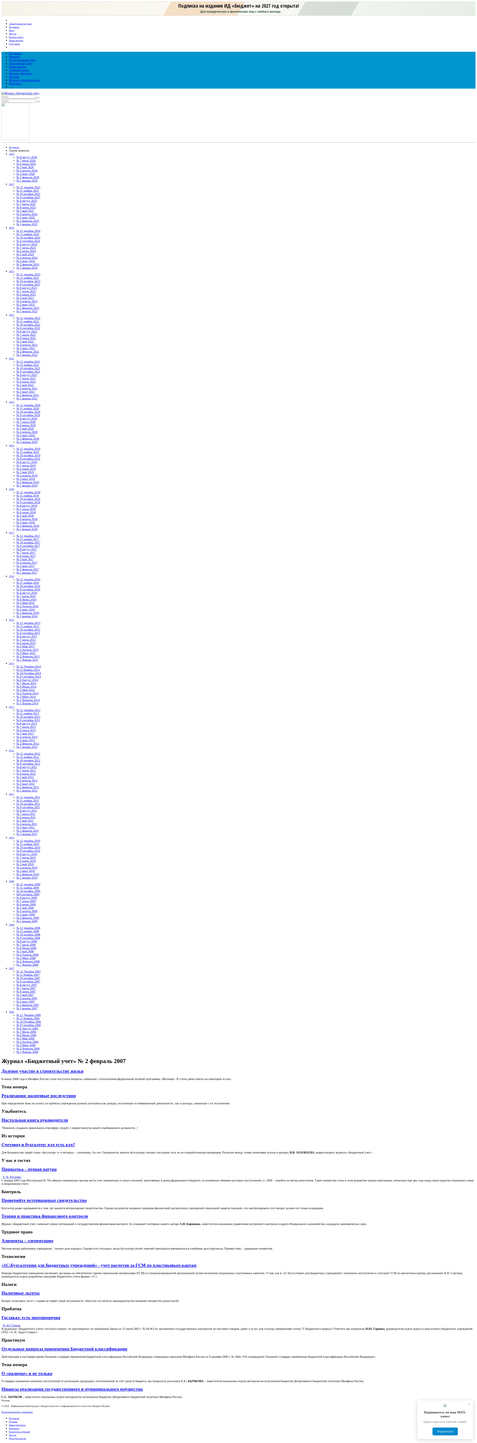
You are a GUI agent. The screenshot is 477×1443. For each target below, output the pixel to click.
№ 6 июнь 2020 (26, 425)
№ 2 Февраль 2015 (28, 656)
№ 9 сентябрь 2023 (28, 284)
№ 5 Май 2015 (25, 646)
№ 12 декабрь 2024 (28, 231)
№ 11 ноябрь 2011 (27, 800)
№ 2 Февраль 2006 (28, 1048)
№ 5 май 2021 (25, 385)
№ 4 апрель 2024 (26, 257)
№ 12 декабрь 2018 (28, 492)
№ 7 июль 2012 (26, 770)
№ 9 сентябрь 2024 (28, 241)
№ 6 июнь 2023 (26, 294)
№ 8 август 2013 (26, 723)
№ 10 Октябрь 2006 (28, 1021)
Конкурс (14, 56)
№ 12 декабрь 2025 (28, 187)
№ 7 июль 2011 (25, 814)
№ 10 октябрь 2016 (28, 586)
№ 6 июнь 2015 (26, 643)
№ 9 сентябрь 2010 (28, 850)
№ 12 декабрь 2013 (28, 710)
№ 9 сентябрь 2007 (28, 981)
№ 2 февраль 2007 (27, 1005)
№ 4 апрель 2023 (26, 301)
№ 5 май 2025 (25, 210)
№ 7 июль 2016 (26, 596)
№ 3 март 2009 (25, 914)
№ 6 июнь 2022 (26, 338)
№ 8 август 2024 (26, 244)
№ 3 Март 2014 (26, 696)
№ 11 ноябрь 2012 (27, 757)
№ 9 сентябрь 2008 (28, 938)
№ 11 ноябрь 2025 (27, 190)
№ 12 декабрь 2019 (28, 448)
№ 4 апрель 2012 (26, 780)
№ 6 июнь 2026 (26, 164)
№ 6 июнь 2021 (26, 381)
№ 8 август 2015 (26, 636)
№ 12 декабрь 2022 (28, 318)
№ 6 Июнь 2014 (26, 686)
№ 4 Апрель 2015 (27, 649)
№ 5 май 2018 (25, 515)
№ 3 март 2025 (25, 217)
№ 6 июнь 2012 (26, 773)
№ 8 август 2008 (26, 941)
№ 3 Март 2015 (26, 653)
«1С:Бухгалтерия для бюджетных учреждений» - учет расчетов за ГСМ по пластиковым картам (98, 1265)
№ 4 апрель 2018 (26, 519)
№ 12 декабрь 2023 (28, 274)
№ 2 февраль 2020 (27, 438)
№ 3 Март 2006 (26, 1045)
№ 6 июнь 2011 (26, 817)
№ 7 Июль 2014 (26, 683)
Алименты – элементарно (27, 1240)
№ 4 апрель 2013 (26, 737)
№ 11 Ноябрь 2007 (28, 974)
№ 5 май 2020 (25, 428)
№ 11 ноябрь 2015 (27, 626)
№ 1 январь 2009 (26, 921)
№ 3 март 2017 (25, 566)
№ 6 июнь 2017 (26, 556)
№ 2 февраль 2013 (27, 743)
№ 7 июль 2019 (26, 465)
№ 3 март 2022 (25, 348)
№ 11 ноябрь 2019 (27, 452)
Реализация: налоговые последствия (38, 1095)
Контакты (15, 83)
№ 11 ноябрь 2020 (27, 408)
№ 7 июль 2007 (26, 988)
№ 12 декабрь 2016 (28, 579)
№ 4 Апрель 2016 (27, 606)
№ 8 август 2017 (26, 549)
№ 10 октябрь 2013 (28, 716)
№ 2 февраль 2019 (27, 482)
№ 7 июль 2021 (26, 378)
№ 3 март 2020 (25, 435)
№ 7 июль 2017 (26, 552)
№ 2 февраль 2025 (27, 220)
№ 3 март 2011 (25, 827)
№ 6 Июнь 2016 (26, 599)
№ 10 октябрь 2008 (28, 934)
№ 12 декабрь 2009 (28, 884)
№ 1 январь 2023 (26, 311)
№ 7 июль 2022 (26, 334)
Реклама (14, 76)
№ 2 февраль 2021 (27, 395)
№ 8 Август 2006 (27, 1028)
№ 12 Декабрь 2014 (28, 666)
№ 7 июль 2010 (26, 857)
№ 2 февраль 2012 (27, 787)
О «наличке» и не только (26, 1373)
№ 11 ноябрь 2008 (27, 931)
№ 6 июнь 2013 (26, 730)
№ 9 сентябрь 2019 (28, 458)
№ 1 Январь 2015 (27, 659)
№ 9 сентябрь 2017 (28, 546)
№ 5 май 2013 (25, 733)
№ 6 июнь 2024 (26, 251)
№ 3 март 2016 (25, 609)
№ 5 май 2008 (25, 951)
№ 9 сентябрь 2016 (28, 589)
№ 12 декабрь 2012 (28, 753)
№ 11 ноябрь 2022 (27, 321)
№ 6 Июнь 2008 (26, 948)
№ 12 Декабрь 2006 (28, 1015)
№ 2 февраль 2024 (27, 264)
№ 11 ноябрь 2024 (27, 234)
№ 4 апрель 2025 (26, 214)
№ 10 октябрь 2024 (28, 237)
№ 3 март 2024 (25, 261)
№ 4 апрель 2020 (26, 432)
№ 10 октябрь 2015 (28, 629)
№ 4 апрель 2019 (26, 475)
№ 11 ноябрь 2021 (27, 365)
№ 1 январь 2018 (26, 529)
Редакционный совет (22, 60)
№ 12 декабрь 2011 (28, 797)
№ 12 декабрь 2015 (28, 623)
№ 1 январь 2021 (26, 398)
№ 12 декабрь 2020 (28, 405)
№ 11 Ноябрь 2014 (28, 670)
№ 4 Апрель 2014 (27, 693)
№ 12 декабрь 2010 (28, 840)
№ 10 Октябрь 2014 (28, 673)
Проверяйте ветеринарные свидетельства (44, 1200)
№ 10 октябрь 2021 (28, 368)
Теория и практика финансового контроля (44, 1216)
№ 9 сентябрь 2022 (28, 328)
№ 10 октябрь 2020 (28, 411)
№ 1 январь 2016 (26, 616)
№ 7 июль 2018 (26, 509)
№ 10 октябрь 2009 (28, 891)
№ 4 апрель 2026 (26, 170)
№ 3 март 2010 (25, 871)
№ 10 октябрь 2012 (28, 760)
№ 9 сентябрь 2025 (28, 197)
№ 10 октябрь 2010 (28, 847)
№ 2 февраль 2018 (27, 525)
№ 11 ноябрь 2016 (27, 582)
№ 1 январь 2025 (26, 224)
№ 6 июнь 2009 (26, 904)
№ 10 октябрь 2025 (28, 194)
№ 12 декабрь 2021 (28, 361)
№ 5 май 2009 (25, 907)
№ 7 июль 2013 (26, 726)
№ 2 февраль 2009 (27, 917)
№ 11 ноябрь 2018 (27, 495)
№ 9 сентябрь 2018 (28, 502)
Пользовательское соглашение (17, 1412)
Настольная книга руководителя (34, 1120)
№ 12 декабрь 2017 (28, 535)
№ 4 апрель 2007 (26, 998)
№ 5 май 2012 (25, 777)
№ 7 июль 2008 (26, 944)
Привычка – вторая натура (29, 1169)
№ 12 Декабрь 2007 (28, 971)
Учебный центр (19, 70)
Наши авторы (17, 66)
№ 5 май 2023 (25, 298)
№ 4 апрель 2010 (26, 867)
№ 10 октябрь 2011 (28, 804)
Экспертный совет (21, 63)
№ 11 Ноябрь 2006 (28, 1018)
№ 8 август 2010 (26, 854)
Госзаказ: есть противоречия (30, 1317)
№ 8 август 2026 (26, 157)
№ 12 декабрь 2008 (28, 928)
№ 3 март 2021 (25, 391)
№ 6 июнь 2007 (26, 991)
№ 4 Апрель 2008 (27, 954)
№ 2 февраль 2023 (27, 308)
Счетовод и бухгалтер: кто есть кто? (38, 1144)
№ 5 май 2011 (25, 820)
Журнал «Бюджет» (20, 73)
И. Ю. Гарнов (11, 1325)
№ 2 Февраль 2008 (28, 961)
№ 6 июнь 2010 (26, 861)
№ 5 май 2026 (25, 167)
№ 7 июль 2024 (26, 247)
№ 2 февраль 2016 (27, 613)
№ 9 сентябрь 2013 (28, 720)
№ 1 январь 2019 (26, 485)
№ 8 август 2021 (26, 375)
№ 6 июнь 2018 (26, 512)
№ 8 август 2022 (26, 331)
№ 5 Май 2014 (25, 690)
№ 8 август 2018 (26, 505)
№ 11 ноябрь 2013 (27, 713)
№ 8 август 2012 (26, 767)
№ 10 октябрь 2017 (28, 542)
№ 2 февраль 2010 (27, 874)
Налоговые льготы (20, 1293)
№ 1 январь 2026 (26, 180)
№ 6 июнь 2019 (26, 468)
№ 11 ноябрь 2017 (27, 539)
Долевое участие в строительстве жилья (42, 1071)
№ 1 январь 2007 (26, 1008)
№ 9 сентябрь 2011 (28, 807)
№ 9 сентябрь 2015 (28, 633)
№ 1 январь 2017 (26, 572)
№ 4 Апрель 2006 (27, 1041)
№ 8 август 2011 (26, 810)
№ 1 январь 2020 (26, 442)
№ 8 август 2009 (26, 897)
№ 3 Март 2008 (26, 958)
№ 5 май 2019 (25, 472)
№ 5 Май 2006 (25, 1038)
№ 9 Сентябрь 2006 (28, 1025)
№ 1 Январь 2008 (27, 964)
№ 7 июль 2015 (26, 639)
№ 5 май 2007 (25, 995)
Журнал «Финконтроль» (24, 80)
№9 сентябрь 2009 (27, 894)
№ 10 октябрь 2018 (28, 499)
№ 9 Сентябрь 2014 (28, 676)
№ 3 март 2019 (25, 479)
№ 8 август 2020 (26, 418)
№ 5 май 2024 (25, 254)
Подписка (15, 53)
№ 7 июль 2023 (26, 291)
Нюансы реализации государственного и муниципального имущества (72, 1389)
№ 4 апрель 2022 (26, 344)
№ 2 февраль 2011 (27, 830)
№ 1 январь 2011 (26, 834)
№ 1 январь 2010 (26, 877)
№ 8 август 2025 (26, 200)
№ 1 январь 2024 (26, 267)
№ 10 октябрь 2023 (28, 281)
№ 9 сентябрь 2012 (28, 763)
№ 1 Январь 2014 (27, 703)
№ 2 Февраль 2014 (28, 700)
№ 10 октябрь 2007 (28, 978)
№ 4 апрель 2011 (26, 824)
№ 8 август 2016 (26, 592)
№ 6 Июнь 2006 (26, 1035)
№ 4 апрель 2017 (26, 562)
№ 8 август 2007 (26, 985)
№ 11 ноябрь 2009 (27, 887)
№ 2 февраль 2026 (27, 177)
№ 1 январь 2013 (26, 747)
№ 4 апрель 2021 (26, 388)
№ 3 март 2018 (25, 522)
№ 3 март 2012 (25, 783)
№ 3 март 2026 (25, 174)
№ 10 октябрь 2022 (28, 324)
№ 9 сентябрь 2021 (28, 371)
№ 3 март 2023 (25, 304)
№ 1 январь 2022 (26, 355)
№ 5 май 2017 (25, 559)
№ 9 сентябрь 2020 (28, 415)
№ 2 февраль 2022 (27, 351)
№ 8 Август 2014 (27, 680)
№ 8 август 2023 (26, 287)
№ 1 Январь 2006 (27, 1052)
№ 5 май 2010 (25, 864)
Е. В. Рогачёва (12, 1177)
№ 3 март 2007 (25, 1001)
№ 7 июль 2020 (26, 422)
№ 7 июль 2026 (26, 160)
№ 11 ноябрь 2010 (27, 844)
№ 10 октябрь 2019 (28, 455)
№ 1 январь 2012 (26, 790)
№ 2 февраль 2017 (27, 569)
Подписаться (445, 1431)
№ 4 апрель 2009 (26, 911)
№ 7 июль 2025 (26, 204)
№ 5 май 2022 (25, 341)
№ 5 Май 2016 (25, 602)
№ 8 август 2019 (26, 462)
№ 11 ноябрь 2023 (27, 277)
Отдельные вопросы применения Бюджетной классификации (64, 1348)
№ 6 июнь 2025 (26, 207)
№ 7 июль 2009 (26, 901)
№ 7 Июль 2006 (26, 1031)
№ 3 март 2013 (25, 740)
